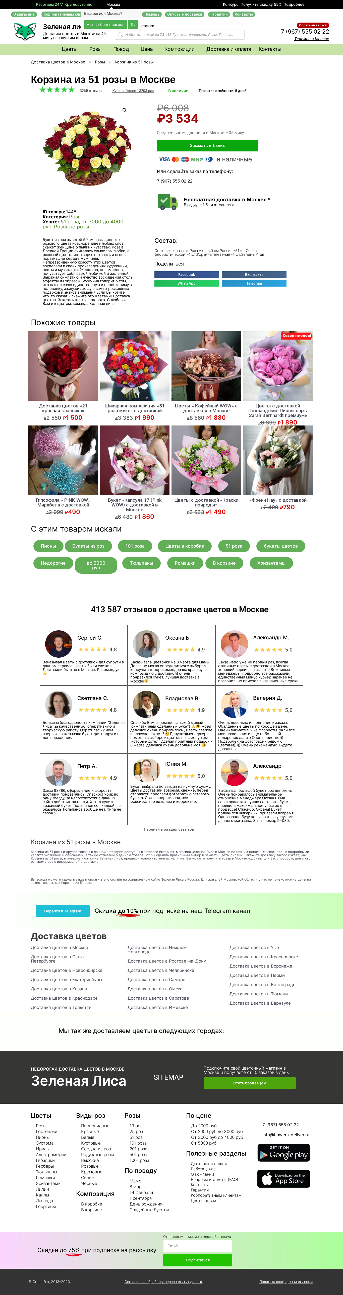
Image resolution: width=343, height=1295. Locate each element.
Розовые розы (71, 227)
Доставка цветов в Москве (58, 61)
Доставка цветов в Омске (155, 988)
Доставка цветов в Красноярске (264, 956)
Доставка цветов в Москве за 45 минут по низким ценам (74, 35)
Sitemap (168, 1077)
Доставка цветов (69, 936)
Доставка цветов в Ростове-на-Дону (167, 961)
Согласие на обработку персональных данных (164, 1281)
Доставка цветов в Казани (59, 988)
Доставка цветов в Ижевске (158, 1007)
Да (133, 24)
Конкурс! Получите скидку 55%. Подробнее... (265, 4)
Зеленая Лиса (79, 1080)
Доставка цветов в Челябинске (161, 970)
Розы (100, 61)
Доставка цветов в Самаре (156, 979)
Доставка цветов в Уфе (254, 947)
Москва (112, 5)
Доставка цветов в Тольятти (61, 1007)
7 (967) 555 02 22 (305, 31)
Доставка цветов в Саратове (158, 998)
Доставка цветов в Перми (257, 975)
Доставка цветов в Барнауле (260, 1003)
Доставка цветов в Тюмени (259, 993)
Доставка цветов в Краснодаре (64, 998)
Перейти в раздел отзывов (169, 829)
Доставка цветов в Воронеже (261, 966)
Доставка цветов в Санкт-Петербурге (59, 959)
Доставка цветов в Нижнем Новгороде (157, 949)
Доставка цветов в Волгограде (263, 984)
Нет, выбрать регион (106, 24)
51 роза (70, 222)
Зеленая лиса (65, 27)
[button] (24, 14)
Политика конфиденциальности (286, 1281)
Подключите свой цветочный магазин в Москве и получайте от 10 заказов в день (246, 1070)
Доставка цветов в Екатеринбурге (67, 979)
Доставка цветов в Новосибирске (66, 970)
